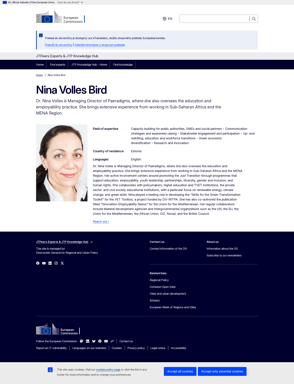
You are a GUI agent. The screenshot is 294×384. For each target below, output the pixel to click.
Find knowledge (123, 64)
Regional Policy (159, 280)
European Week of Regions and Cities (173, 307)
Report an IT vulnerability (51, 348)
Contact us (126, 341)
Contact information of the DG (168, 248)
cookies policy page (108, 369)
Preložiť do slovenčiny (58, 45)
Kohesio (155, 300)
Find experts (57, 64)
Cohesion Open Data (162, 287)
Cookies (117, 348)
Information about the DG (222, 248)
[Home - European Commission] (63, 17)
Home (40, 64)
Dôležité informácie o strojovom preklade (100, 45)
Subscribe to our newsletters (224, 255)
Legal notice (157, 348)
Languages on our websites (89, 348)
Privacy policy (136, 348)
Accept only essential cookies (222, 371)
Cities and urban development (168, 293)
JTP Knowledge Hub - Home (89, 64)
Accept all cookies (180, 371)
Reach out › (101, 221)
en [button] (170, 18)
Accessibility (178, 348)
